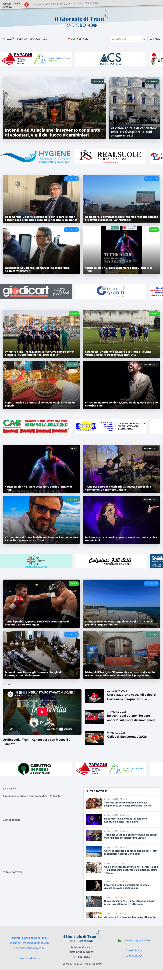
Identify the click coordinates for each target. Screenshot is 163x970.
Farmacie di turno (29, 958)
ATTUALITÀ (8, 38)
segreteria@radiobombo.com (29, 937)
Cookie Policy (134, 950)
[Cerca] (144, 39)
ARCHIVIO (155, 38)
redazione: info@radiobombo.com (29, 942)
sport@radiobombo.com (29, 948)
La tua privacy (134, 955)
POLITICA (22, 38)
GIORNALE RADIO (79, 38)
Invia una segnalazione (136, 940)
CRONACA (35, 38)
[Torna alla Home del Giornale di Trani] (81, 19)
